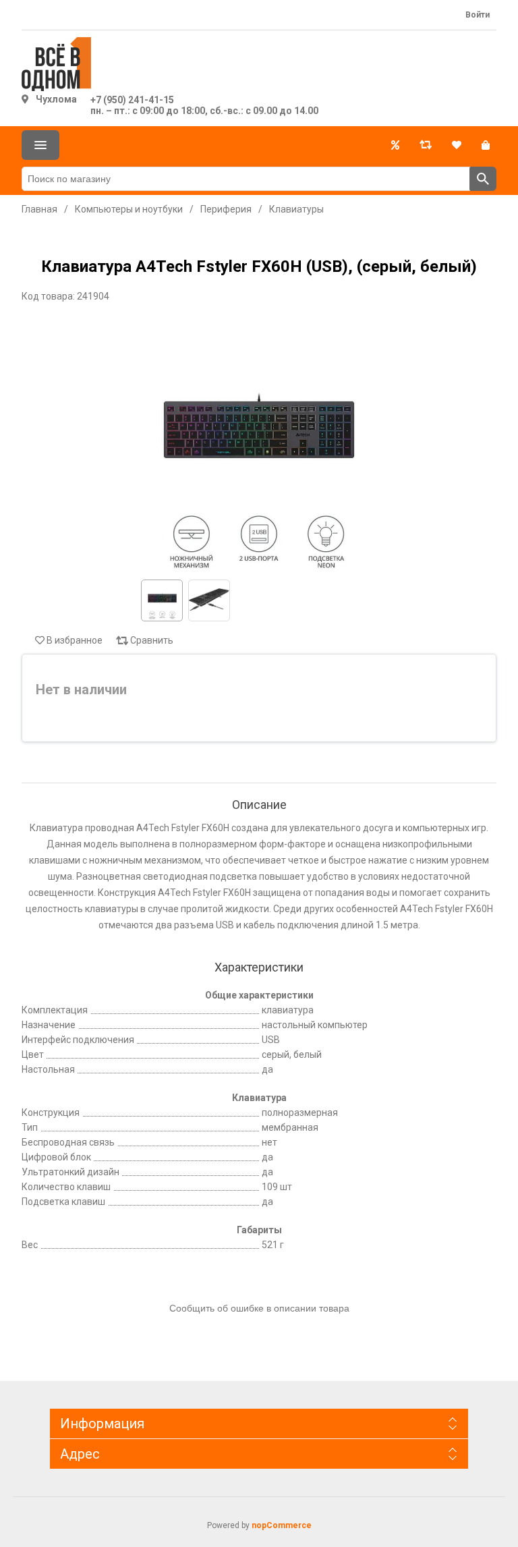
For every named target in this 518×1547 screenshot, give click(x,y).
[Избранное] (456, 145)
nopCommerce (282, 1525)
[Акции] (395, 145)
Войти (477, 15)
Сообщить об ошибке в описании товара (259, 1308)
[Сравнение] (426, 145)
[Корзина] (486, 145)
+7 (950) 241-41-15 (132, 99)
